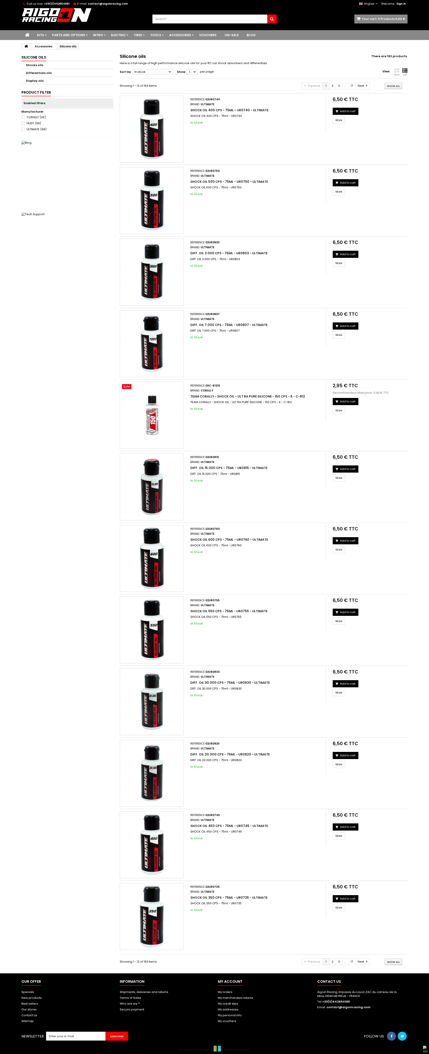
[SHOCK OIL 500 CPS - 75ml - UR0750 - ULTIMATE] (151, 200)
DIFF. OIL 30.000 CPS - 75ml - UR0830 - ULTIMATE (230, 682)
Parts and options (68, 35)
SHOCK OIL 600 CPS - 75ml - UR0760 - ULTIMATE (229, 539)
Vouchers (208, 35)
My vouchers (227, 1021)
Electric (118, 35)
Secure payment (132, 1009)
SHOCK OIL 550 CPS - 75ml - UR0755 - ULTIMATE (228, 611)
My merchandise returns (235, 998)
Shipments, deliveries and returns (144, 992)
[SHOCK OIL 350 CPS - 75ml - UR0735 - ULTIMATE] (151, 916)
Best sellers (29, 1003)
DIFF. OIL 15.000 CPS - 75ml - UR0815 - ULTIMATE (228, 468)
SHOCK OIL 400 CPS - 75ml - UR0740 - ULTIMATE (229, 110)
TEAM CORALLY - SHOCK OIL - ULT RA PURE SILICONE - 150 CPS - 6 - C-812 (247, 396)
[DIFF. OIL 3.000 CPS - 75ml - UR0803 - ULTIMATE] (151, 272)
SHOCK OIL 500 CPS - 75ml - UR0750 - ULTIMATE (229, 181)
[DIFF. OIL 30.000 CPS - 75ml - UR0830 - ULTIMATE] (151, 701)
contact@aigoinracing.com (348, 1007)
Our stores (29, 1009)
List (405, 74)
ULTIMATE (36, 129)
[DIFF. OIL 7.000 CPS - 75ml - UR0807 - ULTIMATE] (151, 344)
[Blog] (67, 174)
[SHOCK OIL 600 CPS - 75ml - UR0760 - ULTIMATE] (151, 558)
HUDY (34, 123)
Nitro (98, 35)
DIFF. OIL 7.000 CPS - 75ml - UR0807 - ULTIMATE (228, 325)
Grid (397, 74)
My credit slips (228, 1003)
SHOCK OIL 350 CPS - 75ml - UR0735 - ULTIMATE (228, 897)
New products (31, 998)
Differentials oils (39, 73)
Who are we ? (130, 1003)
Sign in (401, 4)
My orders (225, 992)
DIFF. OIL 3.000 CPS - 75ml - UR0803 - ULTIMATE (228, 253)
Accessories (180, 35)
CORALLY (36, 117)
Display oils (35, 81)
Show (181, 72)
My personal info (230, 1015)
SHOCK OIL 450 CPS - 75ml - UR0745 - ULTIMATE (229, 826)
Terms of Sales (130, 998)
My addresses (228, 1009)
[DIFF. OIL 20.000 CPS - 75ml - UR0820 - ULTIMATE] (151, 773)
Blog (251, 35)
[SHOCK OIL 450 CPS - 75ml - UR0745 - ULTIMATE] (151, 845)
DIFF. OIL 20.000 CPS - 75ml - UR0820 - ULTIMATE (230, 754)
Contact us (29, 1015)
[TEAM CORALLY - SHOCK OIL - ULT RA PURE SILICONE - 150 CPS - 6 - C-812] (151, 415)
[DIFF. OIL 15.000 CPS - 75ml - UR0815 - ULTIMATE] (151, 487)
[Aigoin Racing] (83, 15)
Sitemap (27, 1021)
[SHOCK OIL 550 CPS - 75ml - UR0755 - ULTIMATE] (151, 630)
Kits (40, 35)
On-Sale (232, 35)
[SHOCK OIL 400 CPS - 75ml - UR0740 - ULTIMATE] (151, 129)
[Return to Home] (26, 46)
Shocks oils (34, 65)
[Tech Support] (67, 245)
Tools (155, 35)
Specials (27, 992)
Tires (138, 35)
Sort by (125, 72)
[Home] (27, 35)
